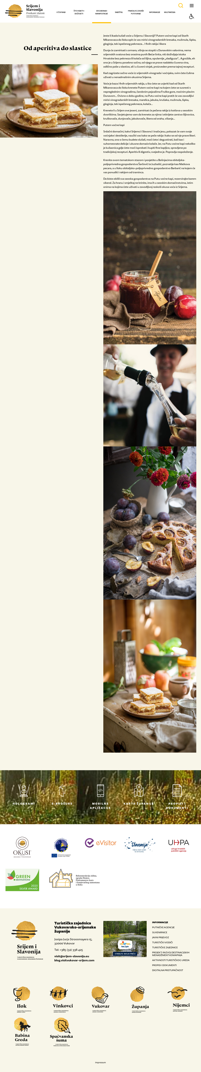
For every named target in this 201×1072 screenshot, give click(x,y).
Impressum (100, 1062)
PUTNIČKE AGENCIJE (163, 927)
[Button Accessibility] (191, 22)
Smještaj (118, 12)
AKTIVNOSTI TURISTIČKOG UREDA (171, 960)
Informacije (154, 12)
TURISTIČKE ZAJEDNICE (165, 947)
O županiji (61, 12)
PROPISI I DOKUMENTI (164, 965)
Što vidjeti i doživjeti (79, 12)
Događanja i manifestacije (101, 12)
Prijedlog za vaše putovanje (136, 12)
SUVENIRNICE (159, 932)
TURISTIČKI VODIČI (162, 942)
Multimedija (169, 12)
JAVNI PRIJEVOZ (160, 937)
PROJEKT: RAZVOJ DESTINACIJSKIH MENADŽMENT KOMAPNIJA (170, 954)
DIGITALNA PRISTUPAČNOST (167, 970)
